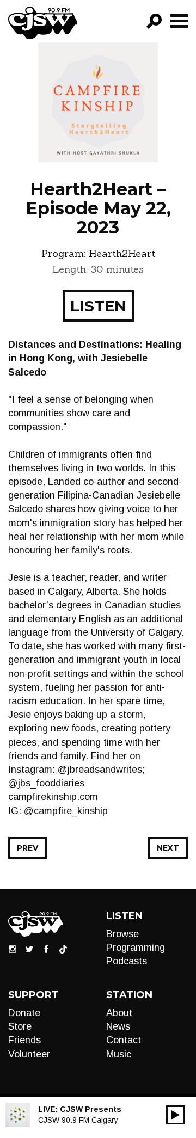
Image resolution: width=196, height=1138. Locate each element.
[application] (176, 1114)
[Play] (175, 1114)
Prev (27, 848)
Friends (24, 1040)
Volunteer (29, 1054)
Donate (24, 1012)
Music (118, 1054)
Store (20, 1026)
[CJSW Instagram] (12, 948)
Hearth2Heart (122, 253)
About (119, 1012)
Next (168, 848)
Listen (98, 306)
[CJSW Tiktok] (63, 948)
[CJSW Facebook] (46, 948)
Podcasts (126, 961)
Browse (122, 933)
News (118, 1026)
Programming (135, 947)
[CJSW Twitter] (29, 948)
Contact (123, 1040)
